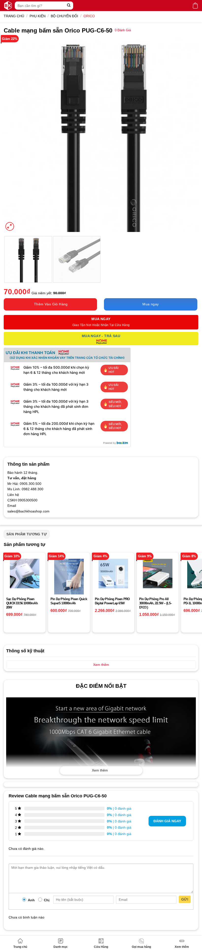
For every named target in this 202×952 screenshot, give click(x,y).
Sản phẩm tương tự (26, 534)
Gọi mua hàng (141, 947)
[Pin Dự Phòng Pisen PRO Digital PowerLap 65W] (113, 573)
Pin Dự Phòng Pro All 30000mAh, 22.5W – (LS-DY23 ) (155, 603)
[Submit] (69, 5)
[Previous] (13, 134)
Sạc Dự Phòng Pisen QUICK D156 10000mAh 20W (22, 603)
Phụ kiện (38, 16)
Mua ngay (150, 304)
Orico (89, 16)
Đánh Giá (123, 30)
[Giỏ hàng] (195, 5)
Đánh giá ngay (167, 821)
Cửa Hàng (101, 947)
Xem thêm (182, 947)
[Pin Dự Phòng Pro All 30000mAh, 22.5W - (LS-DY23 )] (157, 573)
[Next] (188, 134)
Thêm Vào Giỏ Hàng (51, 304)
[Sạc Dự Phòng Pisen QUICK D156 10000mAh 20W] (24, 573)
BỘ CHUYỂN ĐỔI (64, 16)
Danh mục (60, 947)
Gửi (184, 899)
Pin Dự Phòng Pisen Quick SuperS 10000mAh (68, 601)
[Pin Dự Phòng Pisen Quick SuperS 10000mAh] (69, 582)
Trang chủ (20, 947)
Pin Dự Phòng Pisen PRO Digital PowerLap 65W (112, 601)
